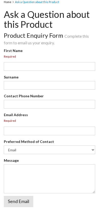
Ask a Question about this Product (37, 2)
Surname (11, 77)
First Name (13, 50)
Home (7, 2)
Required (10, 56)
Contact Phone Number (24, 96)
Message (11, 160)
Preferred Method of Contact (29, 141)
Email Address (16, 115)
